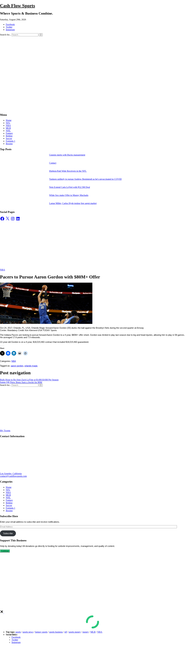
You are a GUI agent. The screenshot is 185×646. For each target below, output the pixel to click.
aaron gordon (17, 366)
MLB (8, 128)
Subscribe (8, 533)
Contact (52, 163)
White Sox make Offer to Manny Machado (68, 195)
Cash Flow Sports (17, 5)
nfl (65, 632)
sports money (75, 632)
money (86, 632)
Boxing (9, 143)
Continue (5, 551)
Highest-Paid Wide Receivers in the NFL (68, 171)
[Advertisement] (92, 90)
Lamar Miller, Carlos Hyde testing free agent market (73, 203)
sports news (28, 632)
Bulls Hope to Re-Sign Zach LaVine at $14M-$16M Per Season (29, 379)
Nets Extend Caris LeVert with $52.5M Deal (69, 187)
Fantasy (9, 133)
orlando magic (31, 366)
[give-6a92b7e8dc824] (2, 612)
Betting (9, 136)
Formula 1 (10, 141)
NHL (8, 130)
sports (18, 632)
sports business (56, 632)
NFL (8, 123)
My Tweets (5, 430)
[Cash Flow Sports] (82, 67)
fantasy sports (41, 632)
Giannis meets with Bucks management (67, 155)
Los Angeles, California (11, 473)
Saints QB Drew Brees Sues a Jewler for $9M (21, 382)
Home (8, 120)
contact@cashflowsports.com (13, 476)
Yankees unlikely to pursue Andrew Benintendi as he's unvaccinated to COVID (85, 179)
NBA (8, 125)
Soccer (9, 138)
